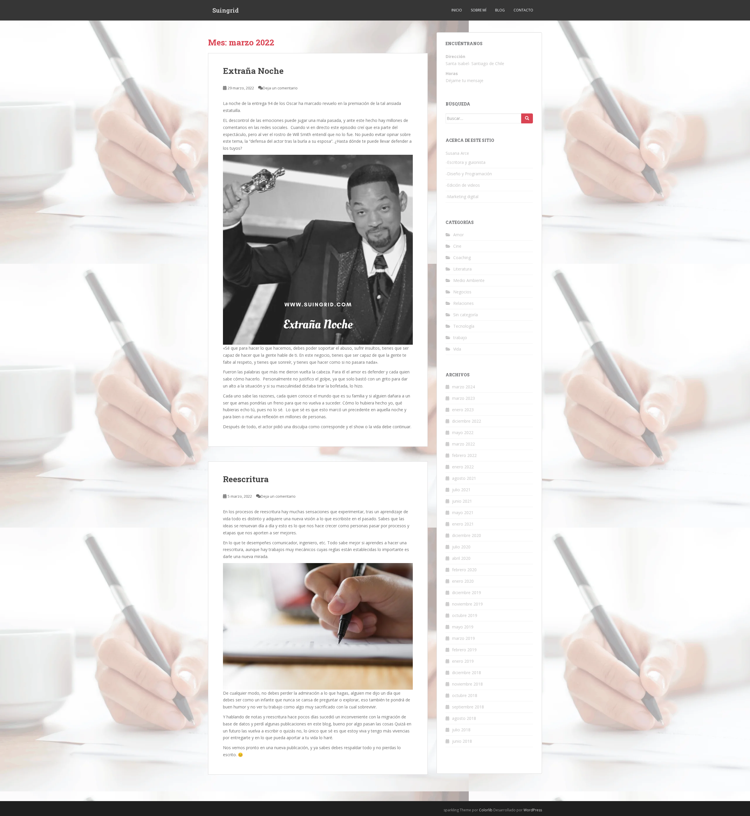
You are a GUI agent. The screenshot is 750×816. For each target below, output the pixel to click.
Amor (458, 234)
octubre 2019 (464, 615)
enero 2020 (463, 581)
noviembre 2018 (467, 684)
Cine (457, 246)
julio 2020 (461, 547)
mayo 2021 (462, 512)
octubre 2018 (464, 695)
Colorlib (485, 809)
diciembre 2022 (466, 421)
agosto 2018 (464, 718)
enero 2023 (463, 409)
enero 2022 (463, 467)
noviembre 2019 (467, 604)
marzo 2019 (463, 638)
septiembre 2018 (468, 707)
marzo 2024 (463, 387)
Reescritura (246, 479)
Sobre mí (478, 10)
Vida (457, 349)
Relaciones (463, 303)
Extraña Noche (253, 70)
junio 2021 (462, 501)
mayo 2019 (462, 627)
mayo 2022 (462, 432)
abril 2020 (461, 558)
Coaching (462, 257)
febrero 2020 (464, 569)
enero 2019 (463, 661)
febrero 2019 (464, 649)
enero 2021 (463, 524)
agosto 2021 (464, 478)
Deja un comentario (280, 88)
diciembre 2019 (466, 592)
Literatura (462, 269)
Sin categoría (465, 314)
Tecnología (463, 326)
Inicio (456, 10)
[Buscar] (527, 118)
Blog (500, 10)
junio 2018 (462, 741)
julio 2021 (461, 489)
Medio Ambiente (469, 280)
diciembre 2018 (466, 672)
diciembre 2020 (466, 535)
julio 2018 (461, 729)
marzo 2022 (463, 444)
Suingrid (225, 10)
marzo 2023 (463, 398)
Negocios (462, 292)
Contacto (523, 10)
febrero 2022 (464, 455)
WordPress (533, 809)
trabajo (460, 337)
